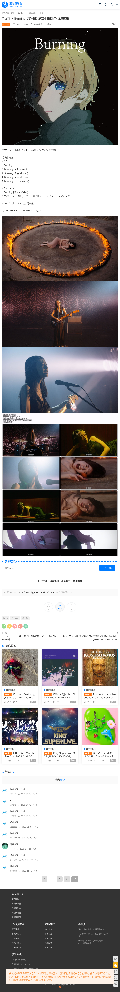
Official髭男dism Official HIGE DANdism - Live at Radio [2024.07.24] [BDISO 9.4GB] (60, 696)
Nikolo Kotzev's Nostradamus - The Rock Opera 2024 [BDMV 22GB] (100, 696)
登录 (62, 779)
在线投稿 (48, 929)
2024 (5, 618)
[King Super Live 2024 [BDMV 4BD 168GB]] (60, 726)
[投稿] (100, 4)
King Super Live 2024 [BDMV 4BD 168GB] (60, 755)
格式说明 (48, 943)
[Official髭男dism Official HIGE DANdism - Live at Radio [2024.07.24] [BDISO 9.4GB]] (60, 667)
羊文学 (25, 618)
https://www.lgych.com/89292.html (36, 592)
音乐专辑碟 (16, 947)
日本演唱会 (39, 24)
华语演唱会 (16, 899)
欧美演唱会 (16, 903)
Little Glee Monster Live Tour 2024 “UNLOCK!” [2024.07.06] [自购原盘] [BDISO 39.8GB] (20, 755)
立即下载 (107, 567)
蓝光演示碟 (16, 917)
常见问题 (48, 947)
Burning (15, 618)
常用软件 (48, 938)
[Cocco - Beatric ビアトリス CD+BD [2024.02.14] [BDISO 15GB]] (20, 667)
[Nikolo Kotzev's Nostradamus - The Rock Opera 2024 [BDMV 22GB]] (100, 667)
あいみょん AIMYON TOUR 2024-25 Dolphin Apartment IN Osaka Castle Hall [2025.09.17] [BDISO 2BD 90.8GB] (99, 755)
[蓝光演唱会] (12, 4)
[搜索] (105, 4)
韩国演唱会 (16, 912)
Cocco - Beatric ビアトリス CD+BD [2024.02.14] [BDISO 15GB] (20, 696)
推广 (116, 24)
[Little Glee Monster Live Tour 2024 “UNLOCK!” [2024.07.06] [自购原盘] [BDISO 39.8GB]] (20, 726)
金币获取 (48, 934)
